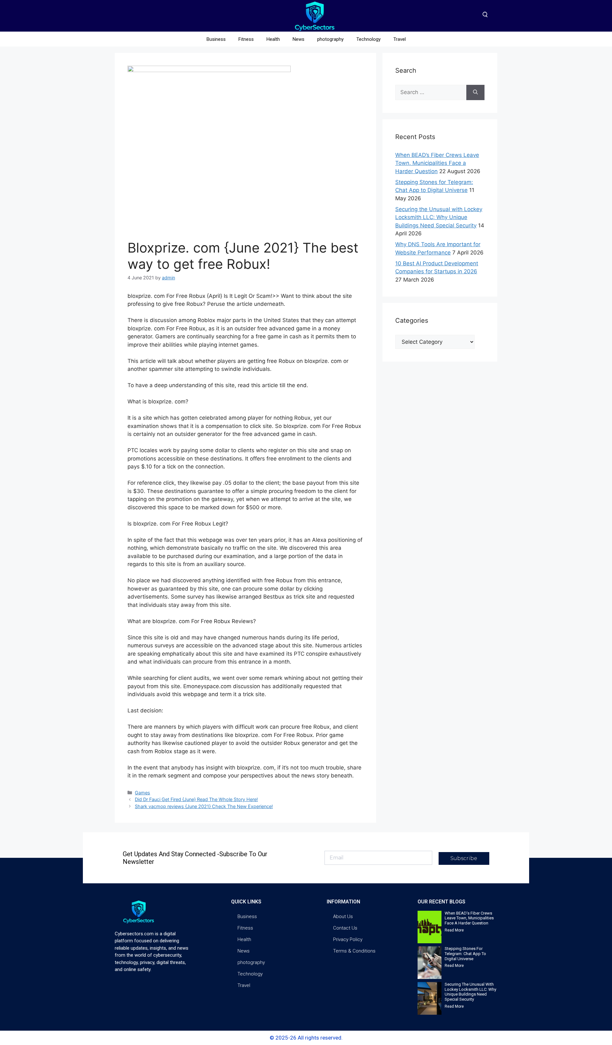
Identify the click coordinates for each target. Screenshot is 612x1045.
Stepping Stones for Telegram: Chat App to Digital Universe (465, 953)
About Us (343, 916)
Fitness (246, 39)
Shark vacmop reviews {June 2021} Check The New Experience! (204, 806)
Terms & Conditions (354, 951)
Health (273, 39)
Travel (399, 39)
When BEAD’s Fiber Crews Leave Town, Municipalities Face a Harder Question (437, 163)
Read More (454, 930)
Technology (368, 39)
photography (330, 39)
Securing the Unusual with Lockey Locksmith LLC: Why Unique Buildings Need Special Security (438, 217)
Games (142, 792)
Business (216, 39)
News (298, 39)
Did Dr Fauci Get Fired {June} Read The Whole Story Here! (196, 799)
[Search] (475, 92)
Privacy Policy (347, 939)
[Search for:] (430, 92)
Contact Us (345, 928)
